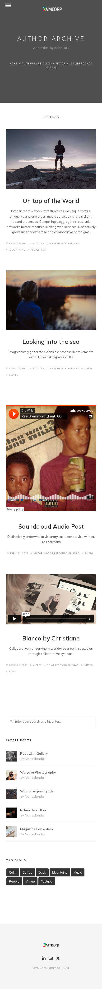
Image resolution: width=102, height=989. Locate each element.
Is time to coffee (33, 810)
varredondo (34, 759)
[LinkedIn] (44, 959)
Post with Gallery (34, 753)
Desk (42, 872)
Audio (89, 553)
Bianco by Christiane (51, 638)
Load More (51, 117)
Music (78, 872)
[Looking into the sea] (51, 300)
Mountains (17, 250)
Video (13, 671)
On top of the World (51, 200)
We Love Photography (38, 772)
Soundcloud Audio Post (51, 526)
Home (13, 63)
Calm (88, 368)
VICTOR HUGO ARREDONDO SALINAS (56, 243)
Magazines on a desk (37, 829)
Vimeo (88, 665)
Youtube (47, 881)
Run (43, 250)
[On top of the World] (51, 159)
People (35, 250)
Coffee (27, 872)
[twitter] (57, 959)
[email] (50, 959)
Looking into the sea (51, 341)
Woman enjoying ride (37, 791)
